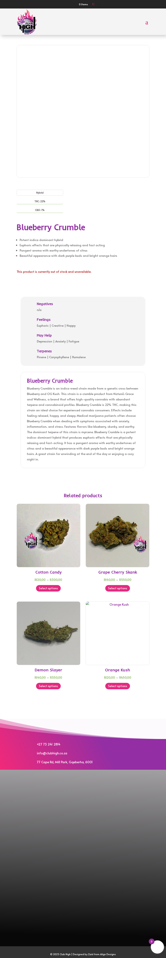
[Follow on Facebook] (79, 784)
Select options (48, 588)
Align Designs (108, 954)
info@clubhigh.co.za (52, 753)
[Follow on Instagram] (86, 784)
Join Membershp (83, 800)
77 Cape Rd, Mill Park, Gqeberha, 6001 (65, 762)
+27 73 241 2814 (48, 744)
